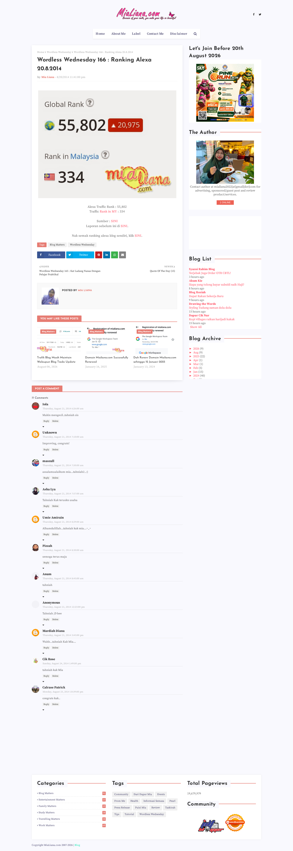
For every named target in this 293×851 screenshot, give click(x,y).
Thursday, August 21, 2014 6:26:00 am (63, 408)
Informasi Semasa (153, 801)
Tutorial (129, 814)
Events (161, 794)
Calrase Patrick (53, 687)
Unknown (49, 433)
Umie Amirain (53, 518)
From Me (119, 801)
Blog (77, 845)
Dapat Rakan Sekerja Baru (206, 296)
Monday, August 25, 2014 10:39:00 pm (63, 691)
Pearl (172, 801)
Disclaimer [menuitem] (178, 34)
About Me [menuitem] (118, 34)
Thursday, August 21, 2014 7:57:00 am (63, 493)
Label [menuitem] (136, 34)
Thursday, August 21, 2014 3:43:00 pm (63, 635)
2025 (196, 356)
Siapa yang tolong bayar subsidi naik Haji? (216, 285)
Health (134, 801)
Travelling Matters (72, 819)
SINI (114, 221)
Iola (45, 404)
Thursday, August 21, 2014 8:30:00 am (63, 550)
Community (121, 794)
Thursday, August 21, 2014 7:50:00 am (63, 465)
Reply (46, 421)
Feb (196, 368)
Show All (196, 327)
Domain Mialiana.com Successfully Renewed (106, 359)
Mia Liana (47, 77)
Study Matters (72, 812)
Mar (196, 364)
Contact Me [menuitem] (155, 34)
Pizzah (47, 546)
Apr (196, 360)
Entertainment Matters (72, 799)
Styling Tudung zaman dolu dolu (210, 308)
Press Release (122, 807)
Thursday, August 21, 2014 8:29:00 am (63, 521)
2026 (196, 349)
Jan (195, 372)
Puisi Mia (140, 807)
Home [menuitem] (100, 34)
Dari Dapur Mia (143, 794)
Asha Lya (49, 489)
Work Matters (72, 825)
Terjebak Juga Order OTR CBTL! (210, 273)
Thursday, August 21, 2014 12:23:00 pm (64, 607)
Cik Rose (48, 659)
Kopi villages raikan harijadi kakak (212, 319)
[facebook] (253, 14)
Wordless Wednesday (59, 52)
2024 (196, 376)
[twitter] (259, 14)
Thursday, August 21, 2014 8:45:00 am (63, 578)
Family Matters (72, 806)
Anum (46, 574)
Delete (55, 421)
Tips (116, 814)
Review (155, 807)
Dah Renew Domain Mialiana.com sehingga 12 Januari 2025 (154, 359)
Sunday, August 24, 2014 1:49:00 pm (62, 663)
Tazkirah (170, 807)
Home (40, 52)
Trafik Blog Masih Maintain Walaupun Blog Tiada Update (56, 359)
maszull (48, 461)
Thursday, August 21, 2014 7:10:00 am (63, 436)
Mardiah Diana (53, 631)
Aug (196, 352)
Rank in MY (108, 211)
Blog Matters (57, 244)
